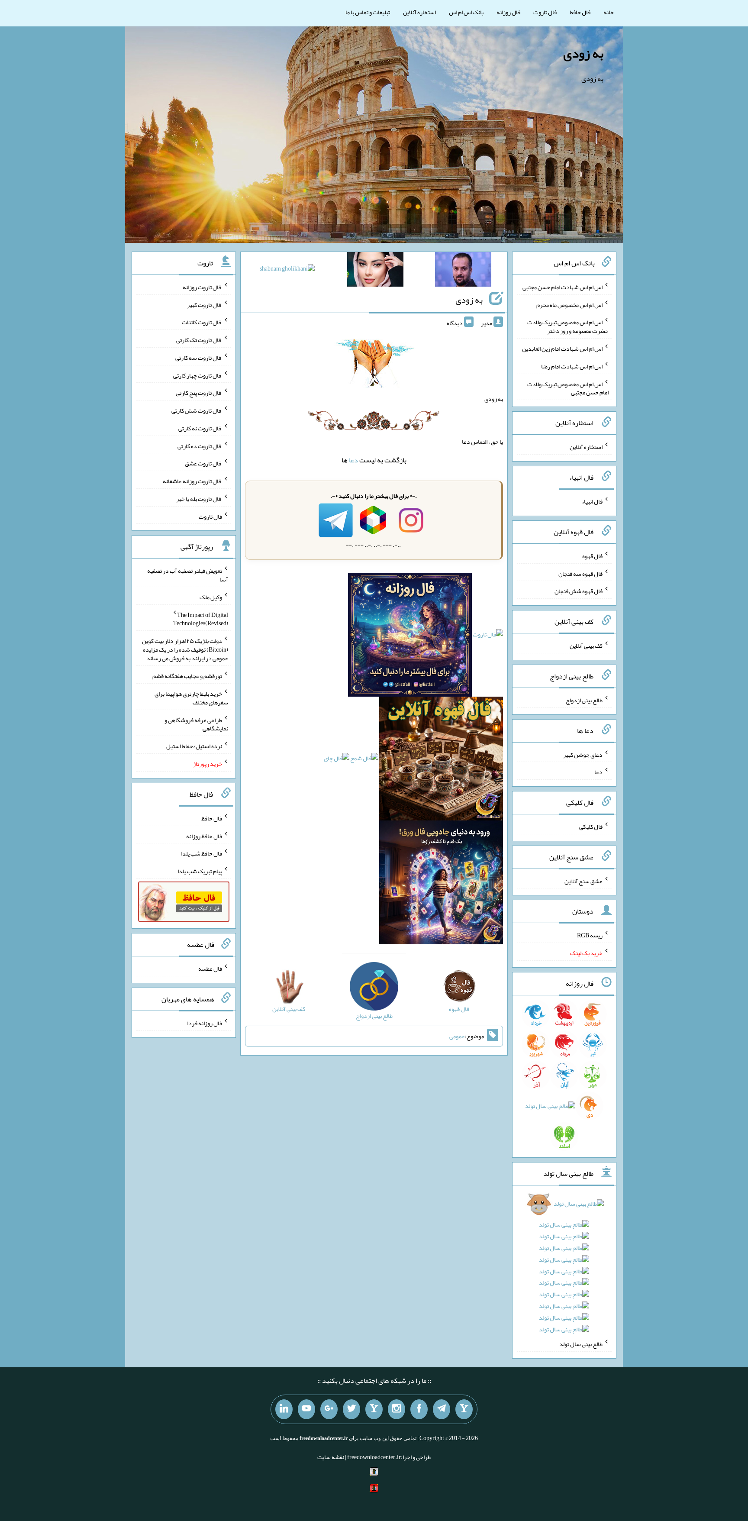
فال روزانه (508, 12)
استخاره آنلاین (419, 12)
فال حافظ (580, 12)
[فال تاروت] (488, 636)
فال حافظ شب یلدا (201, 853)
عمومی (457, 1036)
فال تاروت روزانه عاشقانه (192, 481)
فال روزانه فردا (204, 1023)
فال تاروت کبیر (204, 304)
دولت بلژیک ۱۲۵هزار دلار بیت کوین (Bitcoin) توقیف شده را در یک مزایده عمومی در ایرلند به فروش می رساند (185, 649)
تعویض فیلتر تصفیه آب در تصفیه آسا (187, 575)
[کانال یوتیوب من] (306, 1409)
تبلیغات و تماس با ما (367, 12)
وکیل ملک (211, 597)
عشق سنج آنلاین (583, 881)
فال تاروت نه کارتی (200, 428)
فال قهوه (592, 556)
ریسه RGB (590, 935)
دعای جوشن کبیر (583, 754)
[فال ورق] (441, 884)
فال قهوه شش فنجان (579, 591)
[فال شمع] (364, 760)
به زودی (583, 53)
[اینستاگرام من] (396, 1409)
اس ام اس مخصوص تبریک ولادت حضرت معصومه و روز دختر (568, 326)
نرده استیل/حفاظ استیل (194, 746)
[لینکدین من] (284, 1409)
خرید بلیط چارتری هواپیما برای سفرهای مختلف (191, 698)
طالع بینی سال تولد (581, 1344)
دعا (353, 460)
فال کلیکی (591, 826)
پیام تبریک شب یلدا (199, 871)
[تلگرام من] (441, 1409)
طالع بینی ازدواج (584, 700)
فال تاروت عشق (203, 463)
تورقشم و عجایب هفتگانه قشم (187, 676)
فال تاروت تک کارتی (199, 340)
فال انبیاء (592, 501)
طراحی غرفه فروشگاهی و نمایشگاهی (196, 724)
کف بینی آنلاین (586, 645)
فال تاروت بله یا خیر (199, 499)
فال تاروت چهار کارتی (197, 375)
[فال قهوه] (441, 760)
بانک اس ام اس (466, 12)
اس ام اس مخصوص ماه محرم (569, 304)
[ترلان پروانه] (375, 271)
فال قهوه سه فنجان (580, 573)
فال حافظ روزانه (204, 836)
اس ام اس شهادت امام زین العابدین (562, 348)
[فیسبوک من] (419, 1409)
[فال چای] (336, 760)
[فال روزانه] (410, 636)
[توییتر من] (351, 1409)
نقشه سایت (330, 1457)
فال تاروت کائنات (202, 322)
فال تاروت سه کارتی (198, 358)
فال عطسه (210, 968)
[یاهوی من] (464, 1409)
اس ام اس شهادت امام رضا (572, 366)
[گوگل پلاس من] (329, 1409)
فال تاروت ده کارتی (199, 445)
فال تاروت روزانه (202, 287)
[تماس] (374, 1409)
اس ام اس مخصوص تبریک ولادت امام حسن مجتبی (568, 388)
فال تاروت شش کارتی (196, 410)
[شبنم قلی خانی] (287, 270)
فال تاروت (545, 12)
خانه (608, 12)
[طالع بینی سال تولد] (564, 1269)
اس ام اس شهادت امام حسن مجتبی (562, 287)
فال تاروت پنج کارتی (199, 393)
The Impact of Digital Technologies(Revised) (200, 618)
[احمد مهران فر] (463, 271)
